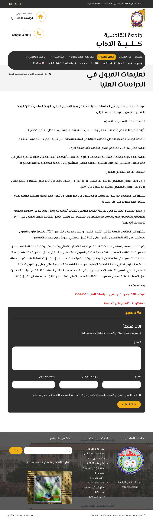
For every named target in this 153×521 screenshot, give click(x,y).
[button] (21, 4)
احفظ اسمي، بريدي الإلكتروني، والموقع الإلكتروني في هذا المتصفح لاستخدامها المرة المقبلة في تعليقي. (85, 395)
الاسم (137, 377)
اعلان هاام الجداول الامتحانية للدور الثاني (94, 451)
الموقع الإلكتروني (46, 377)
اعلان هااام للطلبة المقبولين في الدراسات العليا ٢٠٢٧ (94, 468)
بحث (16, 450)
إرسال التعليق (129, 404)
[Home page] (50, 74)
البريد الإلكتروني (89, 377)
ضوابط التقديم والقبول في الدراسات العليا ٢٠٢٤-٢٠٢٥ (110, 294)
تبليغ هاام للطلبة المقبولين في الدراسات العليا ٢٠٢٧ (94, 487)
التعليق (136, 342)
